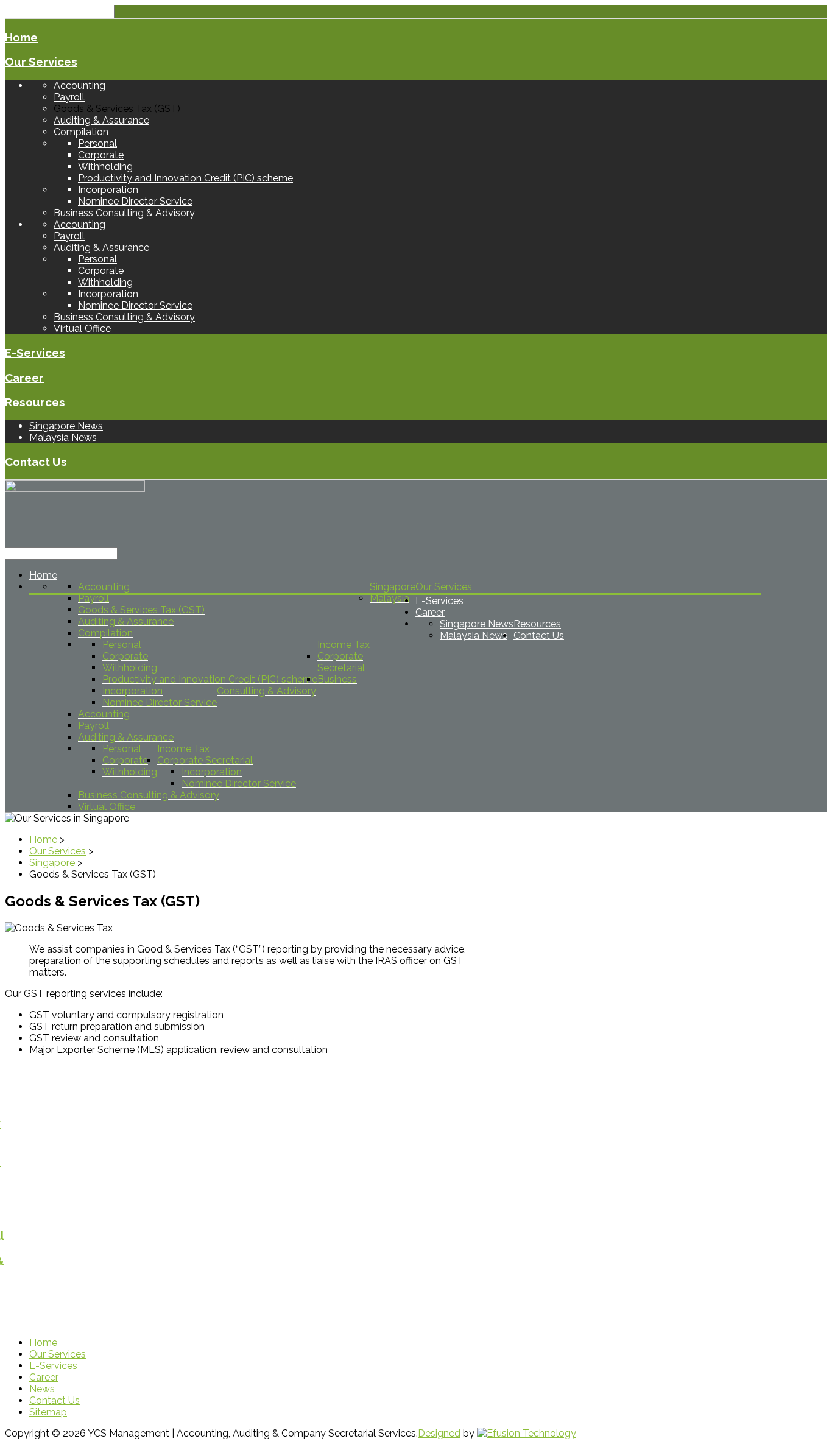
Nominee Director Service (135, 201)
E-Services (35, 352)
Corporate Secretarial (341, 662)
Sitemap (48, 1412)
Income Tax (343, 644)
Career (24, 377)
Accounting (79, 85)
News (42, 1389)
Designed (439, 1433)
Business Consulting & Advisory (124, 213)
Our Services (41, 61)
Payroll (69, 97)
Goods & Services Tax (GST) (117, 108)
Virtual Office (82, 328)
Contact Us (36, 461)
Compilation (81, 132)
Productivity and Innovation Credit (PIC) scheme (185, 178)
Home (21, 37)
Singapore (392, 587)
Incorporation (108, 189)
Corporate (101, 155)
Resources (35, 402)
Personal (97, 143)
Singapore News (66, 426)
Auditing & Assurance (101, 120)
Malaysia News (63, 437)
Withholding (105, 166)
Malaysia (389, 598)
